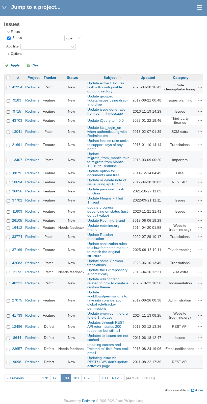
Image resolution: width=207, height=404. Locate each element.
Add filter (12, 46)
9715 (17, 111)
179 (56, 378)
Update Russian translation (100, 237)
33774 (17, 237)
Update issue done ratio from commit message (106, 111)
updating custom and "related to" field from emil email (107, 349)
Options (16, 54)
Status (16, 38)
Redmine (32, 87)
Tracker (50, 77)
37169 (17, 250)
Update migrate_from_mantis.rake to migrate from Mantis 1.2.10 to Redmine (108, 160)
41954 (17, 87)
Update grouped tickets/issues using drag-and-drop (107, 100)
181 (76, 378)
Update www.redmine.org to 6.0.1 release (107, 315)
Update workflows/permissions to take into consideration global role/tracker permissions (107, 300)
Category (181, 77)
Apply (15, 65)
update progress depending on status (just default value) (107, 211)
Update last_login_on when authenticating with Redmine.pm (107, 131)
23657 (17, 349)
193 (105, 378)
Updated (148, 77)
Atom (199, 390)
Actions (200, 87)
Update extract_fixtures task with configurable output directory (105, 87)
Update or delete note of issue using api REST (106, 182)
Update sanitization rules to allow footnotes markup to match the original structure (107, 250)
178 (45, 378)
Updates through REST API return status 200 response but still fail (105, 326)
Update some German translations (105, 263)
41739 (17, 315)
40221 (17, 283)
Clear (36, 65)
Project (34, 77)
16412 (17, 227)
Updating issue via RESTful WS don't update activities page (107, 362)
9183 (17, 100)
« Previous (15, 378)
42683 (17, 263)
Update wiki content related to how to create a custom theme (107, 283)
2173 (17, 272)
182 (87, 378)
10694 (17, 182)
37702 (17, 200)
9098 (17, 362)
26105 (17, 220)
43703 (17, 120)
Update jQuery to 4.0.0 (105, 120)
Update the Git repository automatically (107, 272)
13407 (17, 160)
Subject (110, 77)
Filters (15, 32)
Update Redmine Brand (106, 220)
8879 (17, 173)
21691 (17, 145)
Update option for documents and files (103, 173)
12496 (17, 326)
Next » (117, 378)
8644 (17, 338)
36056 (17, 191)
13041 (17, 132)
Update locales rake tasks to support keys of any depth (107, 145)
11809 (17, 211)
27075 (17, 300)
